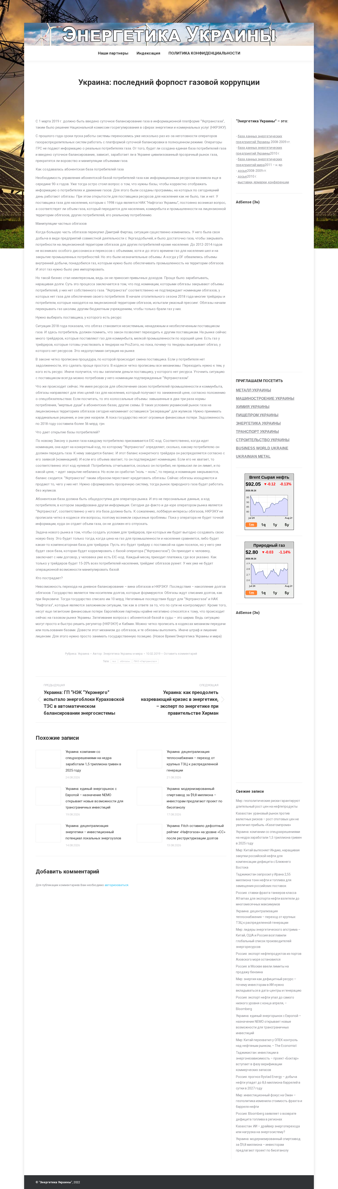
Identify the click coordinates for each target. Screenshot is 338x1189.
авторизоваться (116, 885)
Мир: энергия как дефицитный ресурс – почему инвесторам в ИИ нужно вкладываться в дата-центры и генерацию (268, 984)
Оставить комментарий (180, 653)
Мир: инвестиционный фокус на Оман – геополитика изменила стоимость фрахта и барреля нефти (269, 1100)
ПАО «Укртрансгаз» (145, 661)
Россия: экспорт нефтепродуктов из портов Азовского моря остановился (268, 956)
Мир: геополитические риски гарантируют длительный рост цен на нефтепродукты (268, 803)
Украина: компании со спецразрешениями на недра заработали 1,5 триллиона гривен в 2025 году (93, 761)
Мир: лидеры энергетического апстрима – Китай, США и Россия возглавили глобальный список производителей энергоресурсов (268, 938)
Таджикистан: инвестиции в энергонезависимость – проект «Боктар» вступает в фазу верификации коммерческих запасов (267, 1061)
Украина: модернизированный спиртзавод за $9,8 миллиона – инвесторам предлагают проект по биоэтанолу (194, 798)
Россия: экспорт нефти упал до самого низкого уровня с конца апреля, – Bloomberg (265, 1003)
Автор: (118, 653)
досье (242, 171)
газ (114, 661)
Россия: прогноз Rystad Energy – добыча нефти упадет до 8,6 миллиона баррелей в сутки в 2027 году (268, 1082)
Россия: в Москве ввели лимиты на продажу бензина (262, 969)
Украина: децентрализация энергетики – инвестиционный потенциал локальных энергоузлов (93, 832)
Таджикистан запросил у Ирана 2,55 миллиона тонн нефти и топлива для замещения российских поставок (263, 880)
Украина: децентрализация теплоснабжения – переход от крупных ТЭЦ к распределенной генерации (192, 761)
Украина (83, 653)
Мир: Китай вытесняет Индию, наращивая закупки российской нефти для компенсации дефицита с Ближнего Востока (268, 858)
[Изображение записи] (48, 759)
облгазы (125, 661)
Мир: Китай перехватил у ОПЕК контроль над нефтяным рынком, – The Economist (267, 1043)
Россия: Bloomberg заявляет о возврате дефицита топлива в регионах (266, 1116)
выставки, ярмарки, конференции (263, 182)
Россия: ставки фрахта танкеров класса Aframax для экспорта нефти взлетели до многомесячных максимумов (267, 898)
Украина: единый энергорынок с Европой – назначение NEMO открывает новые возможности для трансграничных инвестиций (94, 798)
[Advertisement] (83, 10)
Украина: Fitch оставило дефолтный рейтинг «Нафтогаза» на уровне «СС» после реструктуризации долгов (196, 832)
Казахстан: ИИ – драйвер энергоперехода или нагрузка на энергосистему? (268, 1129)
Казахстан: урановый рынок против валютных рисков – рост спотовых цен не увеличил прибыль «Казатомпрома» (267, 819)
